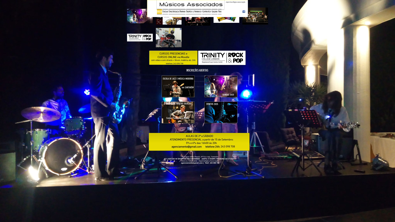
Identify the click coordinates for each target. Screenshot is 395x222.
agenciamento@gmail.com (187, 146)
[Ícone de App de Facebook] (244, 11)
